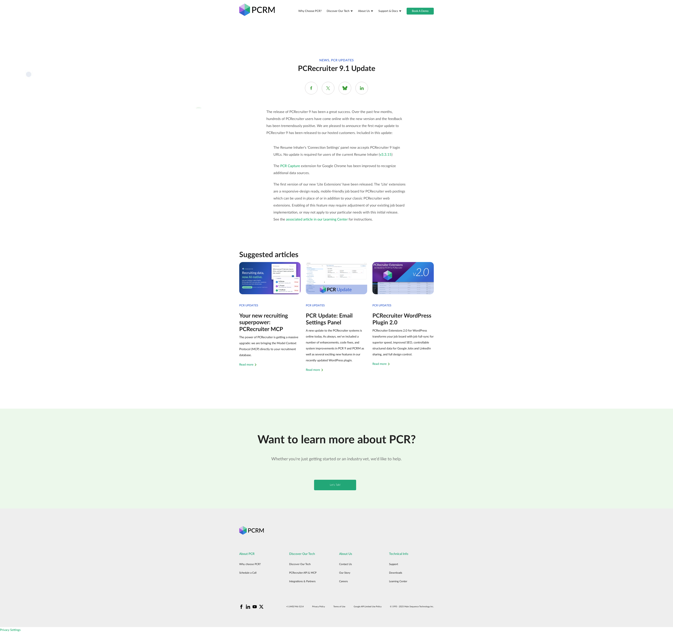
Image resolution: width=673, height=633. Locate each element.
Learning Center (398, 581)
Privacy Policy (318, 607)
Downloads (395, 573)
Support (393, 564)
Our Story (344, 573)
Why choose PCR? (310, 11)
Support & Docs (388, 11)
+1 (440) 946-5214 (295, 607)
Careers (343, 581)
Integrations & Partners (302, 581)
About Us (364, 11)
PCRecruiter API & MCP (303, 573)
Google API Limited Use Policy (368, 607)
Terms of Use (339, 607)
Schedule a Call (248, 573)
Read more (246, 364)
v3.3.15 (386, 154)
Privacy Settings (10, 629)
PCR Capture (290, 166)
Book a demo (420, 11)
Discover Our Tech (338, 11)
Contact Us (345, 564)
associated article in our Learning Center (317, 219)
